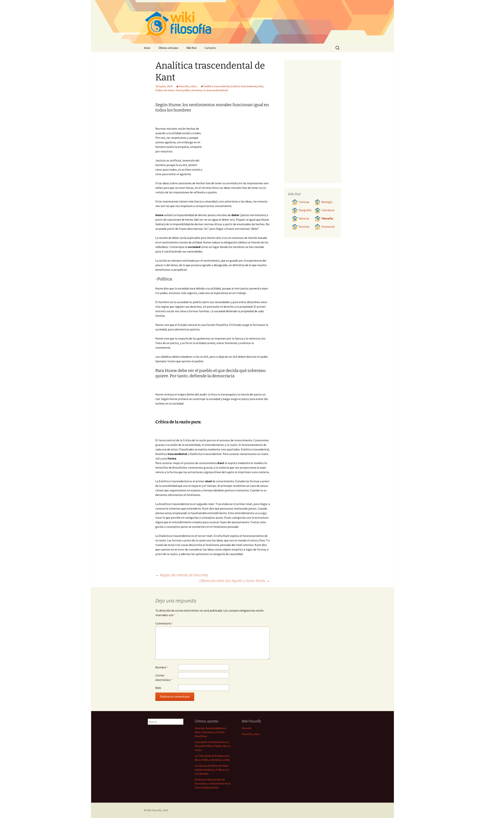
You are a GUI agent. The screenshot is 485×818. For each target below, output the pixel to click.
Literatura (328, 210)
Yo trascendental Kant (215, 90)
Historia (304, 218)
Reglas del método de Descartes (181, 575)
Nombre (161, 667)
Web (158, 688)
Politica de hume (164, 90)
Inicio (147, 48)
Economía (328, 226)
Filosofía (327, 218)
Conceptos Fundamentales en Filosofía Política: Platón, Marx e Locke (212, 746)
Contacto (210, 48)
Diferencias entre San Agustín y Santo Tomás (234, 580)
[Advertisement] (236, 145)
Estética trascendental (244, 86)
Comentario (164, 623)
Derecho (304, 226)
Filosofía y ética (188, 86)
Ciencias (304, 202)
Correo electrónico (163, 677)
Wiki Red (191, 48)
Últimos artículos (168, 48)
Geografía (305, 210)
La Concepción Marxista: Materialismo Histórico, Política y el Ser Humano (212, 769)
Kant (260, 86)
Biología (327, 202)
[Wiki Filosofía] (242, 22)
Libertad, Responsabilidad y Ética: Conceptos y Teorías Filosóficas (210, 732)
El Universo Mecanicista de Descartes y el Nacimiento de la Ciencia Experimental (212, 783)
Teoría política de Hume (188, 90)
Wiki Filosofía (154, 810)
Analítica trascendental (217, 86)
